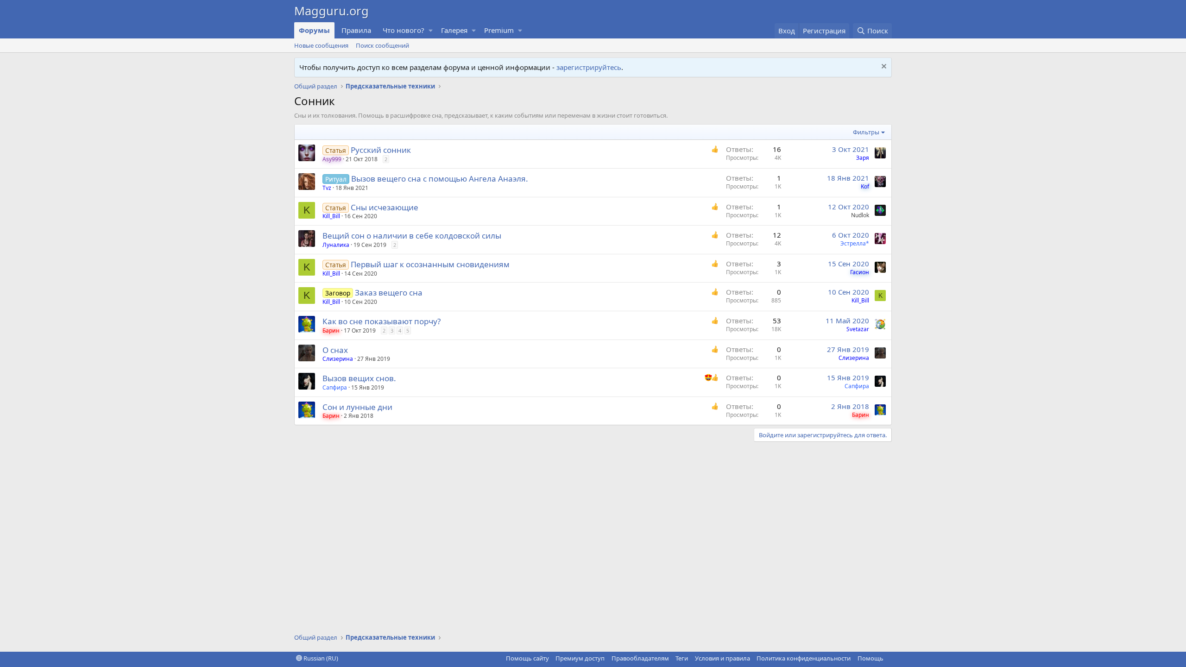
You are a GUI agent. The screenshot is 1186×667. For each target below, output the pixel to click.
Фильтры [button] (866, 132)
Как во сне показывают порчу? (381, 321)
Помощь (870, 658)
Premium (499, 30)
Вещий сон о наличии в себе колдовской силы (411, 235)
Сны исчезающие (384, 207)
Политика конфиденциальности (804, 658)
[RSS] (890, 658)
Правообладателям (640, 658)
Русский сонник (381, 150)
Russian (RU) (320, 658)
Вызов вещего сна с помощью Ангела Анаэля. (439, 178)
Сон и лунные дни (357, 407)
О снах (335, 350)
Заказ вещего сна (389, 292)
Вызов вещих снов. (359, 378)
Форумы (314, 30)
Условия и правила (722, 658)
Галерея (454, 30)
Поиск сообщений (382, 45)
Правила (356, 30)
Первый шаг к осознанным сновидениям (430, 264)
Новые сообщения (321, 45)
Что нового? (403, 30)
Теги (681, 658)
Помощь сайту (527, 658)
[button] (430, 30)
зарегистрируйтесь (588, 67)
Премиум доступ (580, 658)
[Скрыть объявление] (883, 67)
